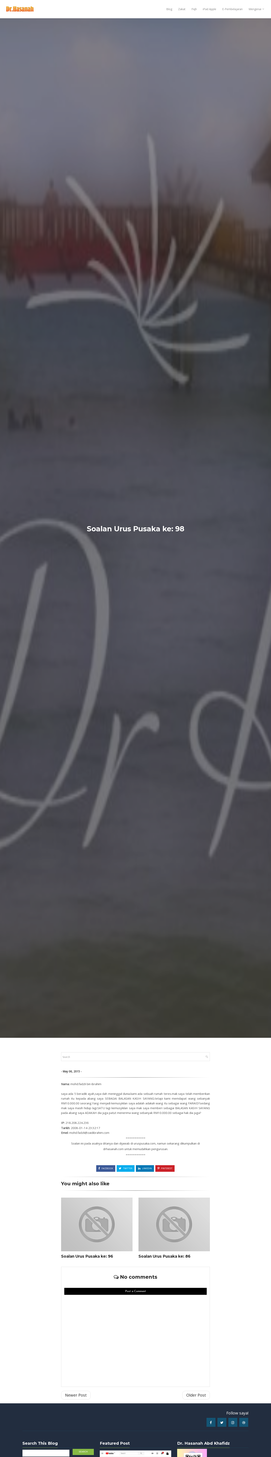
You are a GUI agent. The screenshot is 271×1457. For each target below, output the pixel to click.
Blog (169, 9)
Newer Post (76, 1395)
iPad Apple (209, 9)
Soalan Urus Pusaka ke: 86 (164, 1256)
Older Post (196, 1395)
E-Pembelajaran (232, 9)
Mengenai (255, 9)
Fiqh (194, 9)
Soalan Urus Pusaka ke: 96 (87, 1256)
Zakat (181, 9)
